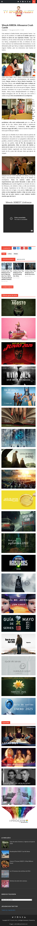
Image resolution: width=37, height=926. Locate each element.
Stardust (4, 30)
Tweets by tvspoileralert (8, 910)
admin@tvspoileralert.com (21, 924)
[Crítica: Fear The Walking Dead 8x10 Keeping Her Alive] (18, 266)
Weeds (16, 254)
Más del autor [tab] (21, 259)
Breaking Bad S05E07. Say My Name (20, 851)
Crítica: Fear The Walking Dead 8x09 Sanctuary (30, 272)
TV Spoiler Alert (14, 920)
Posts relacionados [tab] (8, 259)
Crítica (9, 254)
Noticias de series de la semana (18, 881)
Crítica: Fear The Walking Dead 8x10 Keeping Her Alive (18, 273)
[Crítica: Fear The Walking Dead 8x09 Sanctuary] (30, 266)
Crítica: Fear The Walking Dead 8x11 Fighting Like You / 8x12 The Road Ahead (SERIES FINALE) (6, 275)
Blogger (11, 924)
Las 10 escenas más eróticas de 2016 (20, 871)
